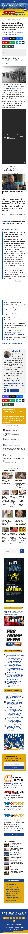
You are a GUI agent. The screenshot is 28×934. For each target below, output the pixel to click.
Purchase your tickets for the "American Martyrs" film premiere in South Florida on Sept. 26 (14, 14)
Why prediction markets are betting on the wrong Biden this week (16, 868)
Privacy (22, 927)
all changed (15, 88)
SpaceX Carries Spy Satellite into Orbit (15, 853)
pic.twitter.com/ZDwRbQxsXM (14, 334)
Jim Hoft (16, 351)
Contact (17, 927)
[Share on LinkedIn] (20, 42)
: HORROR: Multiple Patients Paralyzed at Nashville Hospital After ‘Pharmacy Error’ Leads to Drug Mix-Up (14, 727)
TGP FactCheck (18, 828)
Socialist (5, 64)
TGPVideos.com (12, 806)
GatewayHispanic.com (14, 784)
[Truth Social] (4, 918)
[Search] (22, 551)
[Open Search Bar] (21, 10)
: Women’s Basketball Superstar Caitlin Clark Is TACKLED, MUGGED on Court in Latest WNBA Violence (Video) (15, 696)
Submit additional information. (12, 343)
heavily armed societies (16, 86)
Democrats (6, 221)
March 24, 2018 (9, 339)
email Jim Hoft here (15, 383)
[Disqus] (14, 446)
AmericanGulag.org (13, 795)
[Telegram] (20, 918)
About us (11, 927)
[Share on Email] (9, 46)
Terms (10, 929)
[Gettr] (7, 918)
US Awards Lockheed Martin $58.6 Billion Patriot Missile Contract (16, 845)
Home (5, 927)
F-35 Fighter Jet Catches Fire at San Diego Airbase (16, 863)
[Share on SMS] (6, 46)
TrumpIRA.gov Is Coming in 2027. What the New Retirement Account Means (17, 873)
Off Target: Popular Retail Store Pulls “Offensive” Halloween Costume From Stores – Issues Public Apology (14, 684)
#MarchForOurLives (13, 332)
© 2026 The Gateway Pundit (14, 924)
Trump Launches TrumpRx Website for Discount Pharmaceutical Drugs (16, 849)
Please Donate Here (14, 880)
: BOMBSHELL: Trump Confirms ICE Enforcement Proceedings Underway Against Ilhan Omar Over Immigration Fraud (15, 720)
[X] (11, 918)
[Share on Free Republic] (23, 42)
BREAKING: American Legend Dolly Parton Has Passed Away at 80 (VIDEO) (15, 655)
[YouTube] (14, 921)
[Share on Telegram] (17, 42)
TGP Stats (14, 834)
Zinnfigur (13, 98)
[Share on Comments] (3, 46)
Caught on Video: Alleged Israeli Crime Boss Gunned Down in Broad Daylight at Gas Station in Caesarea (14, 660)
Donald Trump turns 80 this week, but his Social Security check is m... (17, 859)
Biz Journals (9, 229)
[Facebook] (14, 918)
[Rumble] (17, 918)
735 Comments (11, 34)
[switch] (26, 10)
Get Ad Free (16, 929)
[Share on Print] (12, 46)
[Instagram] (23, 918)
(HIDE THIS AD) (17, 19)
